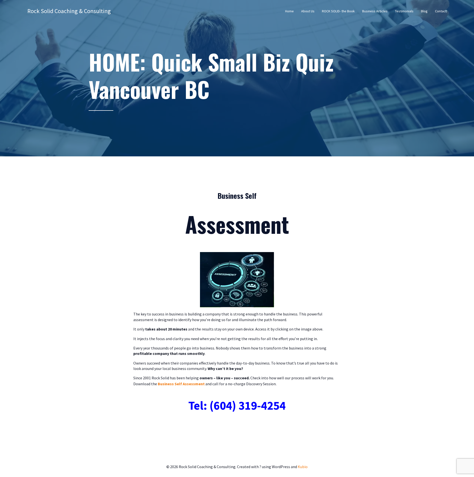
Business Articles (375, 11)
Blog (424, 11)
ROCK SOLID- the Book (338, 11)
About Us (308, 11)
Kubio (303, 466)
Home (289, 11)
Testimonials (404, 11)
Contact (441, 11)
